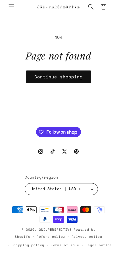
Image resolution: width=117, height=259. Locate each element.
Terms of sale (65, 245)
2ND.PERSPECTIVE (55, 229)
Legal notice (99, 245)
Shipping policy (28, 245)
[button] (11, 7)
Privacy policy (87, 236)
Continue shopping (58, 77)
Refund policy (51, 236)
